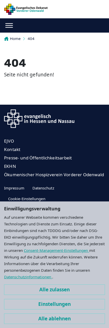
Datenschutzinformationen (28, 276)
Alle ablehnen (54, 318)
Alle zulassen (54, 289)
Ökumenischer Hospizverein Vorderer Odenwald (54, 174)
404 (31, 38)
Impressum (14, 187)
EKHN (10, 166)
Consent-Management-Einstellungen (56, 250)
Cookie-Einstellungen (26, 198)
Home (15, 38)
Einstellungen (54, 304)
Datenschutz (43, 187)
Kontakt (12, 149)
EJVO (9, 141)
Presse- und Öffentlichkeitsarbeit (38, 158)
